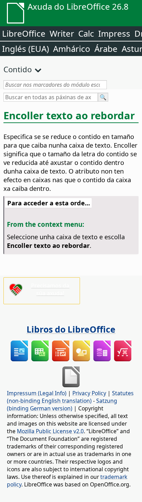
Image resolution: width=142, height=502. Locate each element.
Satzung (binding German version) (62, 404)
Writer (62, 33)
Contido (17, 69)
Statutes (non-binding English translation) (70, 397)
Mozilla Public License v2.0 (50, 431)
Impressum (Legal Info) (37, 393)
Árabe (106, 48)
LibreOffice (23, 33)
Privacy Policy (89, 393)
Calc (86, 33)
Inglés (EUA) (25, 48)
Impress (114, 33)
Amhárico (71, 48)
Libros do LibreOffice (71, 329)
